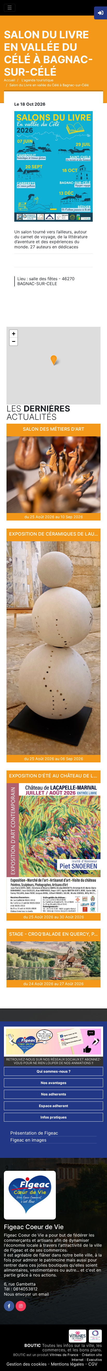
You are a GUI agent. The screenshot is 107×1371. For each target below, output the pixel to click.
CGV (92, 1364)
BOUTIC (32, 1345)
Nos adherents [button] (53, 1094)
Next (93, 1042)
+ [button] (13, 333)
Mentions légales (67, 1364)
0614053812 (25, 1288)
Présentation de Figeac (34, 1133)
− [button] (13, 341)
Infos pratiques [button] (54, 1117)
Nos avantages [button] (53, 1083)
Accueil (9, 80)
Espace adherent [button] (53, 1106)
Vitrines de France (64, 1355)
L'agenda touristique (37, 80)
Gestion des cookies (26, 1364)
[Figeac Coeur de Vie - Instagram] (21, 1306)
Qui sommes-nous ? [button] (54, 1071)
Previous (14, 1042)
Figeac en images (28, 1140)
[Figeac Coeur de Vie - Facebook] (9, 1306)
